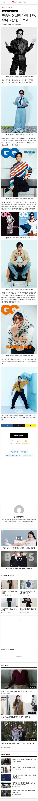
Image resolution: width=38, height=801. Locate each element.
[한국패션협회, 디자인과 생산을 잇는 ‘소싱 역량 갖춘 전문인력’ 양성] (6, 785)
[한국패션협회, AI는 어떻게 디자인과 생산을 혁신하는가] (6, 777)
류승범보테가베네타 (13, 455)
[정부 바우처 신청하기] (30, 425)
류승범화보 (27, 455)
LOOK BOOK (13, 11)
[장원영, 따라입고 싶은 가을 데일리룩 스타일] (6, 761)
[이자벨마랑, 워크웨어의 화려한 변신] (9, 585)
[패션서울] (19, 2)
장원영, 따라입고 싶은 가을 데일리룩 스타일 (16, 691)
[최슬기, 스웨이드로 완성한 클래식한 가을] (6, 769)
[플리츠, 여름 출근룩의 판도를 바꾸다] (28, 602)
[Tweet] (19, 425)
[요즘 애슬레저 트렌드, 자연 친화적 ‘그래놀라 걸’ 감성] (6, 793)
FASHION (10, 7)
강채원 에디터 (7, 24)
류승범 (24, 452)
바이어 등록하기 (19, 435)
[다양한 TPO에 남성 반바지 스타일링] (9, 602)
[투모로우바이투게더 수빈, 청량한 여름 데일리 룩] (28, 585)
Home (5, 7)
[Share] (7, 425)
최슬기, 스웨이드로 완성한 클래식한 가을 (15, 717)
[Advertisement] (19, 482)
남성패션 (15, 452)
